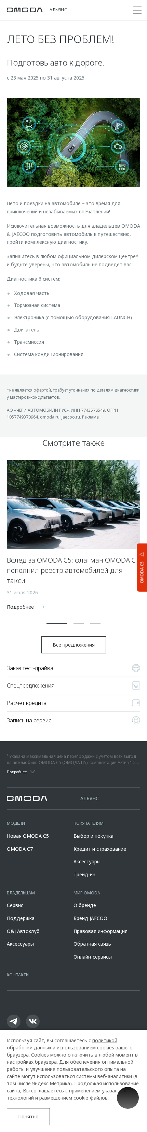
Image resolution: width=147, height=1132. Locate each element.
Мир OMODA (87, 893)
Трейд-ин (84, 874)
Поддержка (21, 918)
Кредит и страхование (100, 849)
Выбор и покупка (93, 836)
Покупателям (89, 823)
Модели (16, 823)
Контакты (18, 975)
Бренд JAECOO (90, 918)
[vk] (33, 1021)
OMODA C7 (20, 849)
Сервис (15, 905)
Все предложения (74, 644)
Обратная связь (92, 943)
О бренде (85, 905)
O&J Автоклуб (23, 931)
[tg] (14, 1021)
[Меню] (137, 10)
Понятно (28, 1116)
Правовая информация (101, 931)
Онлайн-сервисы (93, 956)
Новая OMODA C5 (28, 836)
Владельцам (21, 893)
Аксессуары (87, 861)
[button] (56, 623)
